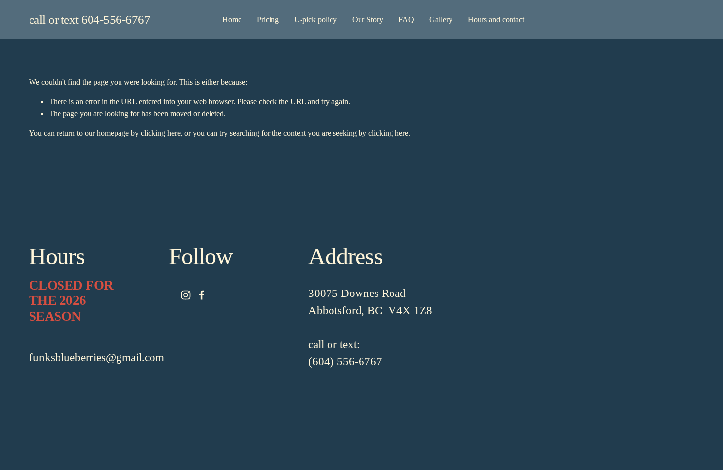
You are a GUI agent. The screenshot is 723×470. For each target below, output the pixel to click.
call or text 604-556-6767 (90, 19)
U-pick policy (315, 19)
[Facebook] (202, 295)
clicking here (161, 133)
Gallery (440, 19)
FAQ (406, 19)
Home (231, 19)
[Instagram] (186, 295)
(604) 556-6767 (345, 361)
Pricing (268, 19)
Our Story (367, 19)
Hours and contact (496, 19)
